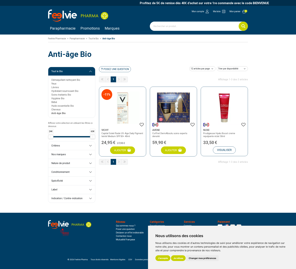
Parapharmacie (63, 28)
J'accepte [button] (163, 258)
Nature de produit (60, 163)
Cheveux (56, 109)
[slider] (50, 137)
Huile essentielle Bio (62, 105)
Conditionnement (60, 171)
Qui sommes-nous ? (125, 225)
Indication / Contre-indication (66, 198)
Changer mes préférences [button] (202, 258)
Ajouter (120, 150)
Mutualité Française (125, 239)
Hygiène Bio (57, 98)
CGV (130, 260)
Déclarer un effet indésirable (130, 232)
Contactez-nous (124, 236)
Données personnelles (145, 260)
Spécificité (57, 180)
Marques (112, 28)
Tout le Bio (57, 71)
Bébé (54, 102)
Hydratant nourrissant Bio (64, 91)
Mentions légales (117, 260)
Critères (55, 145)
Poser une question (125, 229)
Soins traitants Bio (61, 94)
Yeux (53, 83)
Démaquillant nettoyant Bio (65, 79)
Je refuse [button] (178, 258)
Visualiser (224, 150)
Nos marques (58, 154)
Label (54, 189)
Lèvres (55, 87)
